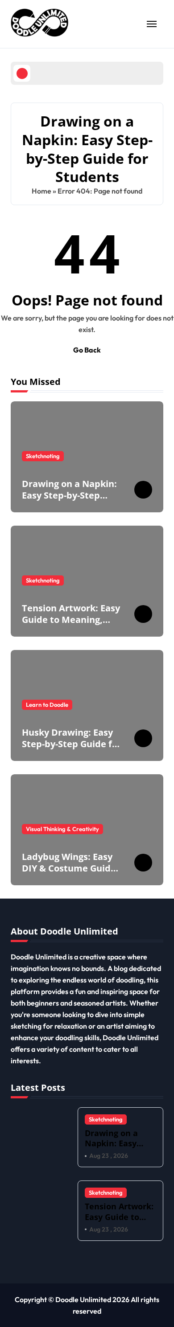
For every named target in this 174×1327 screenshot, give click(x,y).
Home (41, 190)
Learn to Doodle (47, 704)
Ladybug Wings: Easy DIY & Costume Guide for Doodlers (69, 868)
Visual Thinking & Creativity (62, 828)
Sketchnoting (43, 455)
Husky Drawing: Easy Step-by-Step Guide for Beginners (71, 743)
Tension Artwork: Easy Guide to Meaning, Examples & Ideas (71, 619)
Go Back (87, 349)
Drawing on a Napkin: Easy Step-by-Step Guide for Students (69, 495)
